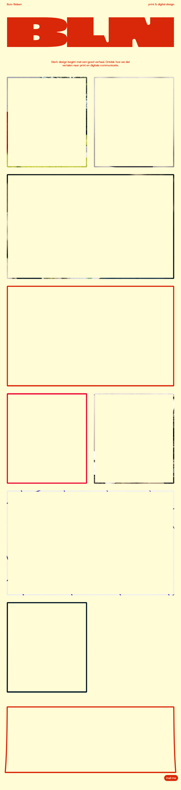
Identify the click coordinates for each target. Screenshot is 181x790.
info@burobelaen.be (135, 751)
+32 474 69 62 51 (140, 759)
